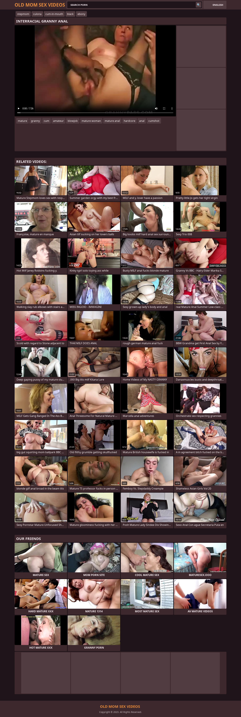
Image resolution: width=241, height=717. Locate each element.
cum (46, 121)
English (218, 4)
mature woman (91, 121)
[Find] (198, 5)
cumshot (153, 121)
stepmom (23, 14)
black (70, 14)
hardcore (129, 121)
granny (35, 121)
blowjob (73, 121)
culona (37, 14)
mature (22, 121)
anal (141, 121)
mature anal (112, 121)
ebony (81, 14)
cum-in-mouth (54, 14)
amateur (58, 121)
